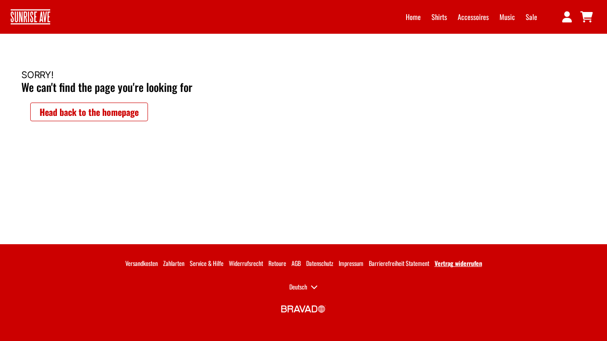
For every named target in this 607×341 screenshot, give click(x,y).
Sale (531, 17)
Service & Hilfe (207, 263)
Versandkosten (141, 263)
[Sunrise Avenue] (30, 16)
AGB (296, 263)
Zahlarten (173, 263)
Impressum (351, 263)
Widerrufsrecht (246, 263)
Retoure (277, 263)
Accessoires (473, 17)
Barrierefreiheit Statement (399, 263)
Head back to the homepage (89, 112)
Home (413, 17)
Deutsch (298, 286)
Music (507, 17)
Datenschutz (319, 263)
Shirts (439, 17)
